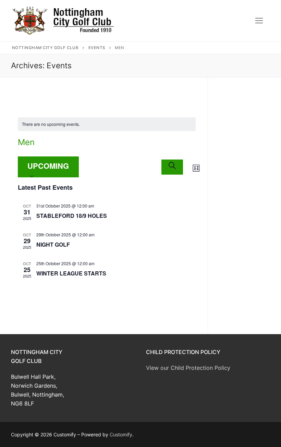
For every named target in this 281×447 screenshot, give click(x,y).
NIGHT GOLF (53, 244)
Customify (121, 434)
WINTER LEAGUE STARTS (71, 273)
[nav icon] (259, 20)
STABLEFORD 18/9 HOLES (71, 216)
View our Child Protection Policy (188, 367)
